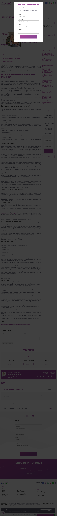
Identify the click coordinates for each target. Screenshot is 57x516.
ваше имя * (20, 14)
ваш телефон (20, 19)
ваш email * (20, 24)
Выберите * (20, 29)
